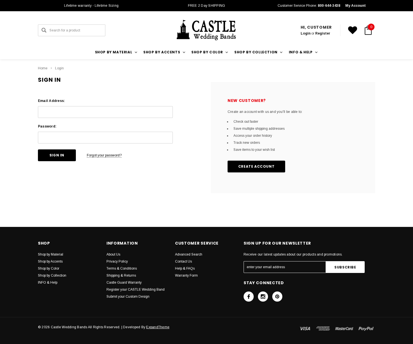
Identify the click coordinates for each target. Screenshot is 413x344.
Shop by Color (48, 268)
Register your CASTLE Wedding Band (135, 289)
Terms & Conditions (121, 268)
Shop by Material (50, 254)
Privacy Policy (117, 261)
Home (42, 68)
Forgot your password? (104, 155)
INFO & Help (47, 282)
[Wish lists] (352, 30)
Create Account (256, 166)
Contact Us (183, 261)
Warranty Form (186, 275)
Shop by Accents (50, 261)
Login (305, 33)
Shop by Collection (52, 275)
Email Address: (51, 101)
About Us (113, 254)
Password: (47, 126)
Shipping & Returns (121, 275)
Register (322, 33)
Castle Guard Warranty (124, 282)
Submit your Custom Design (127, 297)
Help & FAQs (185, 268)
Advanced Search (188, 254)
